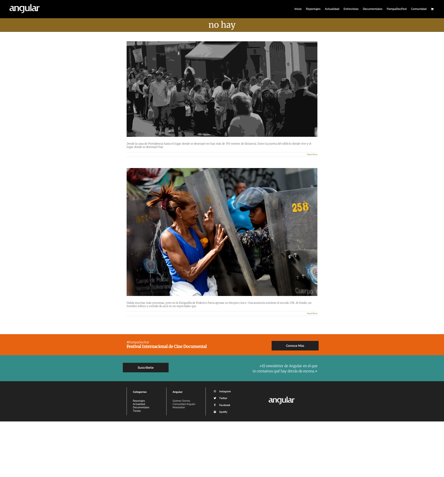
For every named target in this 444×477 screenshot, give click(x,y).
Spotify (223, 412)
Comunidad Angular (184, 404)
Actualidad (139, 404)
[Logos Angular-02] (281, 395)
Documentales (141, 407)
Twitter (223, 398)
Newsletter (179, 407)
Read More (312, 154)
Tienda (137, 410)
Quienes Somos (181, 400)
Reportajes (139, 400)
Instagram (225, 391)
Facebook (224, 405)
